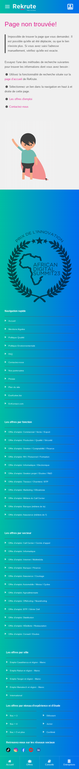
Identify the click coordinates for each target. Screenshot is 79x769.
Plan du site (14, 387)
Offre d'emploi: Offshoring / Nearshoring (27, 601)
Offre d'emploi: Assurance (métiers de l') (27, 515)
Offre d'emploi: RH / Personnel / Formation (29, 457)
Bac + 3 (13, 715)
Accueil (11, 321)
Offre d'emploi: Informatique (21, 551)
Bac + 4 (13, 724)
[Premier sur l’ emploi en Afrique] (24, 6)
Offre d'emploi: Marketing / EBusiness (26, 490)
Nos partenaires (16, 370)
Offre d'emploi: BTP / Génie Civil (24, 609)
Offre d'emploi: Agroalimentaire (23, 593)
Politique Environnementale (21, 346)
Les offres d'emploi (20, 99)
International (16, 695)
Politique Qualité (16, 337)
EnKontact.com (15, 404)
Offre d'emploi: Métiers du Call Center (26, 498)
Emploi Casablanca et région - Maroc (28, 662)
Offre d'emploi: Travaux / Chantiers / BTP (28, 481)
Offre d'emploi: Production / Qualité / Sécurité (30, 440)
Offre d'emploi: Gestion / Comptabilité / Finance (31, 448)
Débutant (51, 715)
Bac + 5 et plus (17, 732)
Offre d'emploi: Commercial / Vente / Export (29, 432)
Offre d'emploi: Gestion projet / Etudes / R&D (30, 473)
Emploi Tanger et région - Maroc (25, 679)
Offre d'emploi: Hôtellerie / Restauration (27, 626)
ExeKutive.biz (15, 395)
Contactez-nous (18, 106)
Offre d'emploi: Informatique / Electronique (29, 465)
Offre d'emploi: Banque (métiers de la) (26, 506)
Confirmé (51, 732)
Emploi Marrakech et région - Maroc (27, 687)
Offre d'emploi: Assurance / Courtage (26, 576)
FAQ (10, 354)
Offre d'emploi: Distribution (21, 617)
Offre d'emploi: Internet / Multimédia (25, 559)
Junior (49, 724)
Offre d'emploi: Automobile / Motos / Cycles (29, 584)
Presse (11, 379)
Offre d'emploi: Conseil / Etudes (23, 634)
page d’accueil (13, 79)
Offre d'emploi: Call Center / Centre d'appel (29, 543)
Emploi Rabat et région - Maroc (25, 670)
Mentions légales (16, 329)
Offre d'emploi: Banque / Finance (24, 568)
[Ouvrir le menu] (7, 6)
